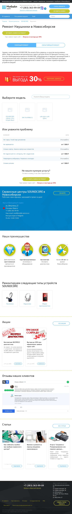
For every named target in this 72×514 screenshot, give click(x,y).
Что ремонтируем (21, 16)
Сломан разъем (8, 163)
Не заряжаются (8, 144)
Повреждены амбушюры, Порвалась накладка (18, 158)
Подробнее (18, 363)
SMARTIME (13, 512)
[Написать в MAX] (42, 8)
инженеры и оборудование (28, 262)
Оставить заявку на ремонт (16, 33)
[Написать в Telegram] (45, 8)
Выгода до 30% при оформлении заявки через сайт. (34, 344)
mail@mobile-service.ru (21, 213)
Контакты (7, 505)
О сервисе (6, 16)
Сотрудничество (35, 501)
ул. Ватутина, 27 (12, 205)
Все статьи (62, 426)
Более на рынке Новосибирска (62, 262)
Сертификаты (15, 501)
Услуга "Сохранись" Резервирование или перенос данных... (58, 447)
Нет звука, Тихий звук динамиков (14, 140)
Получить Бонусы (54, 79)
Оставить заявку (59, 11)
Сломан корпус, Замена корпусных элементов (18, 149)
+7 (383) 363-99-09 (30, 7)
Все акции (62, 323)
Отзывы (24, 501)
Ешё (33, 16)
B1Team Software (23, 512)
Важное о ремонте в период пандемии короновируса (34, 447)
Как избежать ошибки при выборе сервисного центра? (12, 447)
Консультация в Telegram (14, 216)
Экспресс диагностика (44, 262)
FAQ (44, 501)
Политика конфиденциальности (22, 505)
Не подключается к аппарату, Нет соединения (18, 154)
